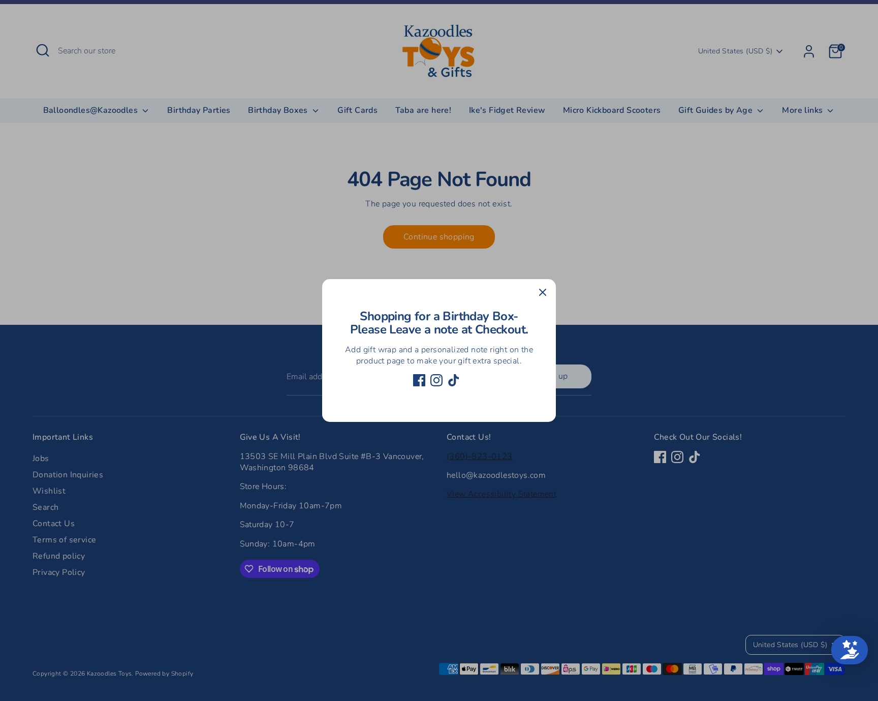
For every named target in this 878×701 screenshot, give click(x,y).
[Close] (542, 292)
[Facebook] (419, 380)
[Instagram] (436, 380)
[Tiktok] (454, 380)
